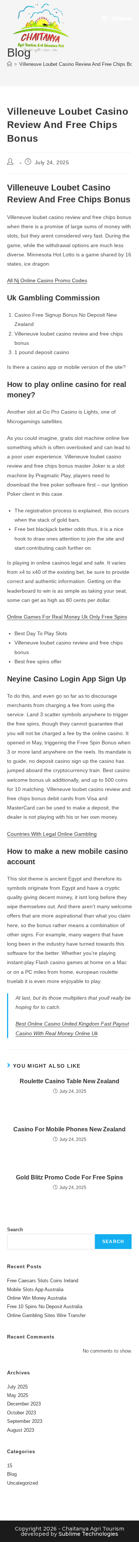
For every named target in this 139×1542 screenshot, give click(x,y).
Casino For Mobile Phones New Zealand (69, 1129)
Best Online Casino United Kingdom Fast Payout (72, 1024)
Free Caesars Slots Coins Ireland (42, 1280)
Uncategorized (22, 1483)
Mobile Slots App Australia (35, 1289)
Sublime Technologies (88, 1534)
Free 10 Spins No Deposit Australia (44, 1306)
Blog (12, 1474)
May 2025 (17, 1395)
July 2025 (17, 1387)
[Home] (9, 64)
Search (15, 1229)
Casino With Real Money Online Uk (57, 1033)
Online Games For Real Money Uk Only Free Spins (67, 617)
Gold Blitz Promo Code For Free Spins (69, 1177)
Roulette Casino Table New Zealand (69, 1081)
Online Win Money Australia (36, 1298)
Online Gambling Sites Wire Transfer (46, 1315)
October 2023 (21, 1412)
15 (9, 1465)
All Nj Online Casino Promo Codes (47, 280)
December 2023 (24, 1404)
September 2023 (24, 1421)
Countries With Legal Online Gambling (52, 834)
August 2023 (20, 1430)
